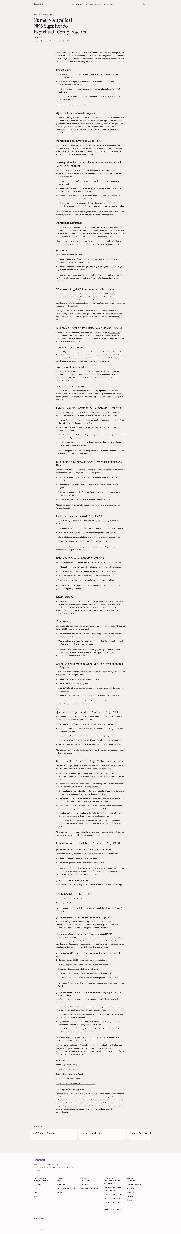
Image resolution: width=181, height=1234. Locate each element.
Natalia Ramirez (41, 38)
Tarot (35, 1192)
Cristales (37, 1196)
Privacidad (131, 1192)
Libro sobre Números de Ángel (68, 1078)
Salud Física (84, 1185)
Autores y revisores (134, 1185)
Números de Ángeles (46, 15)
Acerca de (131, 1181)
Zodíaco (36, 1188)
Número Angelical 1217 (141, 1132)
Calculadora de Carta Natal (113, 1195)
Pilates (59, 1192)
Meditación (61, 1185)
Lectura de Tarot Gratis (112, 1209)
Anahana (38, 4)
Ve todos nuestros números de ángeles (71, 105)
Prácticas (89, 4)
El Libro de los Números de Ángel (69, 1074)
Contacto (130, 1188)
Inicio (35, 15)
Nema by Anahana (78, 4)
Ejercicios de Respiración (66, 1188)
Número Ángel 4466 (91, 1132)
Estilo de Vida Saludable (89, 1188)
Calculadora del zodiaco (112, 1198)
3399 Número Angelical (44, 1132)
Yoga (59, 1181)
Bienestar (98, 4)
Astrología (37, 1185)
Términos (130, 1196)
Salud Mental (85, 1181)
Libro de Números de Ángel (67, 1069)
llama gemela (114, 332)
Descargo (130, 1200)
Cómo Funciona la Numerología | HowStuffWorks (75, 1083)
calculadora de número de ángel (109, 908)
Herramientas (109, 4)
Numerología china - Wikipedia (68, 1064)
